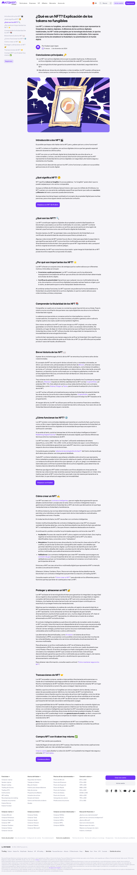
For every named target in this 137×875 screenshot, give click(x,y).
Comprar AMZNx (59, 825)
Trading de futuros (8, 787)
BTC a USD (83, 780)
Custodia (104, 851)
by (6, 847)
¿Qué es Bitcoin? (85, 820)
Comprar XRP (6, 823)
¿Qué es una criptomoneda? (89, 815)
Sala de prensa (32, 790)
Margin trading (6, 785)
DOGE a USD (84, 793)
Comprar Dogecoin (8, 820)
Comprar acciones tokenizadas (64, 812)
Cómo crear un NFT (63, 577)
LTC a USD (83, 800)
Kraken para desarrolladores (37, 787)
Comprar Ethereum (8, 817)
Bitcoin (81, 365)
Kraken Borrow (6, 803)
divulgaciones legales (55, 868)
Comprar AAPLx (59, 820)
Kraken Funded (6, 806)
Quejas (30, 803)
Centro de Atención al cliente (37, 800)
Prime (95, 851)
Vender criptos (6, 782)
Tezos (65, 386)
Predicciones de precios (61, 800)
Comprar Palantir (33, 825)
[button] (23, 3)
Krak (91, 851)
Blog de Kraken (32, 785)
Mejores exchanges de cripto (89, 828)
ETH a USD (83, 782)
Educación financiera (87, 812)
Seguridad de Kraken (34, 780)
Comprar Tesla (32, 817)
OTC (99, 851)
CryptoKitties (91, 382)
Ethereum (47, 382)
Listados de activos (34, 795)
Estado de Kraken (33, 798)
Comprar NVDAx (59, 815)
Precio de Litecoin (59, 795)
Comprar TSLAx (59, 817)
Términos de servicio (78, 838)
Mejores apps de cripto (87, 825)
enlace (37, 860)
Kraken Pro (16, 851)
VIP (35, 851)
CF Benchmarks (74, 851)
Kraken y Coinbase (86, 830)
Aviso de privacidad (20, 838)
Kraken (10, 851)
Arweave (69, 635)
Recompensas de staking (10, 798)
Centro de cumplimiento (63, 838)
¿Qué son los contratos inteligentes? (91, 817)
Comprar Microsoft (34, 828)
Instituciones (6, 793)
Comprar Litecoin (7, 830)
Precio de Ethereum (60, 782)
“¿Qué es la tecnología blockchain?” (68, 451)
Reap (81, 851)
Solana (52, 386)
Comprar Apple (32, 820)
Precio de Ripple (59, 787)
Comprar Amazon (33, 823)
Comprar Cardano (7, 825)
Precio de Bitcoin (59, 780)
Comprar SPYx (58, 823)
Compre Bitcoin (7, 815)
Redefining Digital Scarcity (45, 435)
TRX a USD (83, 798)
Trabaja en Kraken (33, 782)
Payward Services (57, 851)
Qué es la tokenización (87, 823)
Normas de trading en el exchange (94, 838)
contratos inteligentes (60, 500)
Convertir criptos (86, 776)
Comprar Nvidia (33, 815)
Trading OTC (6, 790)
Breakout (30, 851)
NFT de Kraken (48, 753)
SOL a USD (83, 790)
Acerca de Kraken (34, 776)
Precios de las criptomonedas (64, 776)
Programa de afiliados (35, 793)
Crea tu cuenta (41, 751)
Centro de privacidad (7, 838)
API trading (5, 795)
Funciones (6, 776)
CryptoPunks (82, 394)
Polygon (59, 386)
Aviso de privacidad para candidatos (125, 838)
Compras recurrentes (8, 800)
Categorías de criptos (61, 798)
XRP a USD (83, 785)
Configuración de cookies (34, 838)
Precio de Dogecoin (60, 785)
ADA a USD (83, 795)
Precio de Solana (59, 793)
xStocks (66, 851)
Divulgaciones (109, 838)
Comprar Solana (7, 828)
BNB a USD (83, 787)
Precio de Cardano (59, 790)
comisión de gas (44, 557)
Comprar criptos (7, 780)
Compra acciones (34, 812)
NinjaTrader (23, 851)
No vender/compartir (48, 838)
